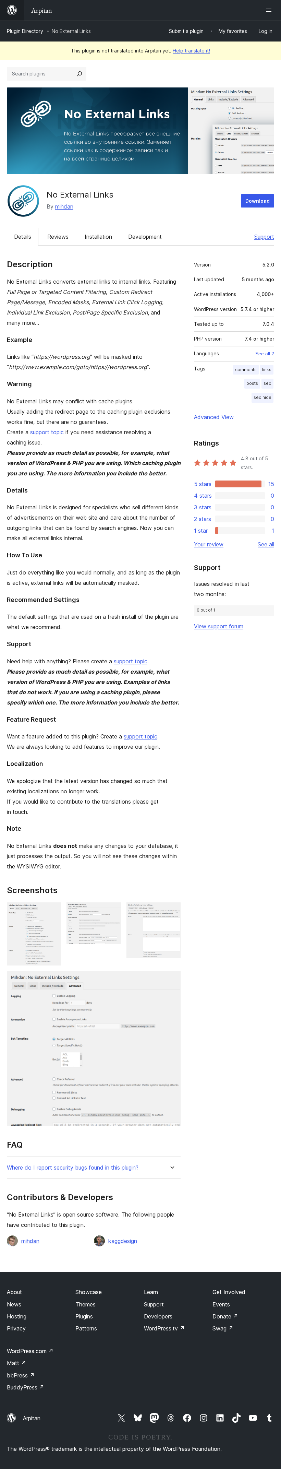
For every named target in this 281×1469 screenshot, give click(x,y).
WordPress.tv (164, 1328)
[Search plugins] (79, 74)
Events (221, 1304)
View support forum (218, 626)
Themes (85, 1304)
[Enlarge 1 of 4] (51, 911)
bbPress (21, 1375)
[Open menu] (270, 10)
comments (246, 369)
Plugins (84, 1316)
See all (266, 544)
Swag (222, 1328)
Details (22, 236)
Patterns (86, 1328)
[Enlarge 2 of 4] (111, 911)
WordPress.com (30, 1351)
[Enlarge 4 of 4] (171, 980)
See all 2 (264, 353)
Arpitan (31, 1418)
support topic (47, 432)
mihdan (64, 206)
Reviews (58, 236)
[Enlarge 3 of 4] (171, 911)
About (14, 1292)
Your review (208, 544)
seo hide (262, 397)
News (14, 1304)
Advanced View (214, 417)
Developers (158, 1316)
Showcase (88, 1292)
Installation (98, 236)
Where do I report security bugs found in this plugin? (72, 1167)
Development (145, 236)
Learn (151, 1292)
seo (267, 383)
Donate (225, 1316)
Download (257, 201)
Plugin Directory (25, 31)
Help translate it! (191, 51)
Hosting (16, 1316)
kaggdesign (122, 1240)
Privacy (16, 1328)
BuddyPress (25, 1387)
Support (264, 236)
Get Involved (228, 1292)
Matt (16, 1363)
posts (252, 383)
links (266, 369)
